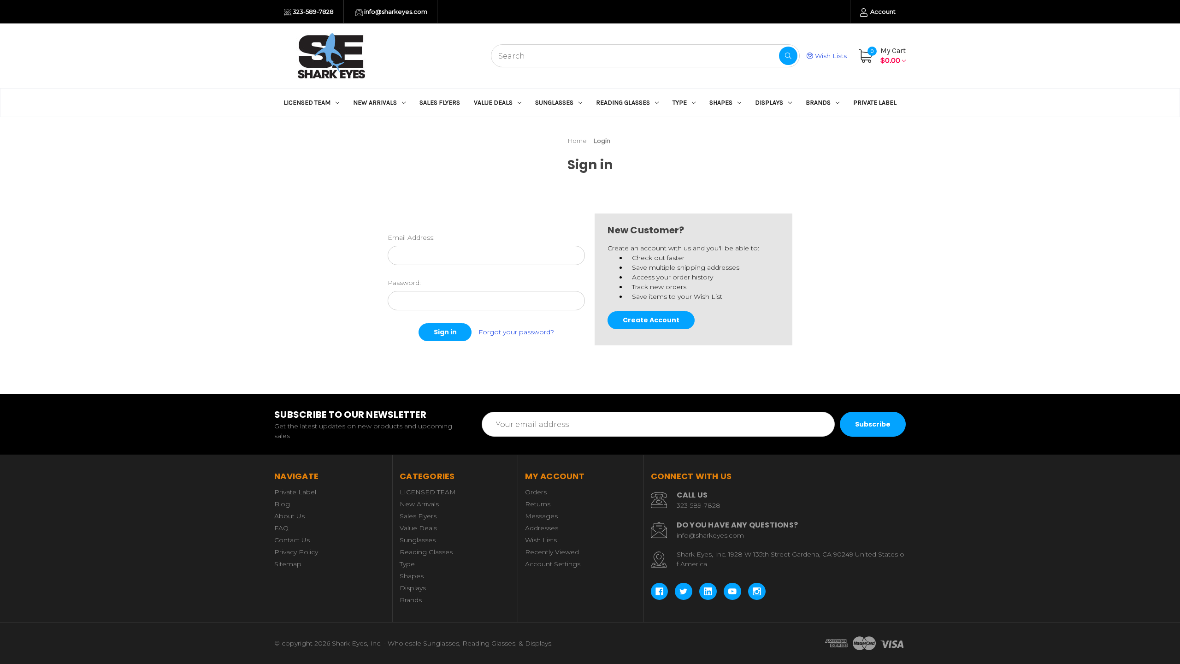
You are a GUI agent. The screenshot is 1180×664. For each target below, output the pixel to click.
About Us (289, 516)
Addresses (541, 528)
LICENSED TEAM (306, 103)
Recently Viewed (552, 552)
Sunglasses (554, 103)
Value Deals (493, 103)
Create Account (651, 320)
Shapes (720, 103)
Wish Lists (830, 56)
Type (680, 103)
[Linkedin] (708, 591)
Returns (537, 504)
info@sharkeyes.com (395, 11)
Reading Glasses (623, 103)
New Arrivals (375, 103)
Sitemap (287, 564)
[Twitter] (683, 591)
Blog (282, 504)
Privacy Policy (296, 552)
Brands (818, 103)
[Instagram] (757, 591)
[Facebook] (659, 591)
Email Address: (411, 237)
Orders (536, 492)
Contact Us (292, 540)
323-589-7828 (312, 11)
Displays (769, 103)
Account (882, 11)
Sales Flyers (439, 103)
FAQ (281, 528)
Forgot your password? (516, 332)
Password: (404, 283)
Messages (541, 516)
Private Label (875, 103)
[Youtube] (732, 591)
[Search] (788, 56)
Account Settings (552, 564)
